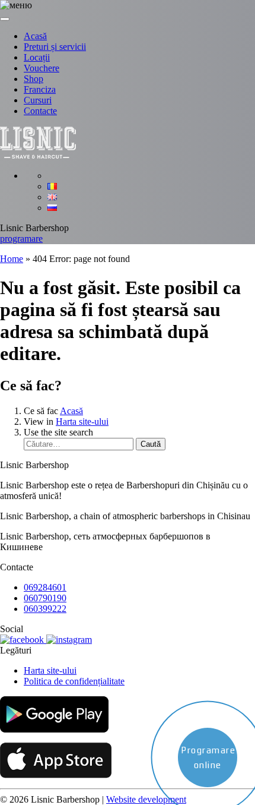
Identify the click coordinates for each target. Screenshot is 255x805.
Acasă (35, 36)
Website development (146, 799)
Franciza (40, 89)
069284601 (45, 587)
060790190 (45, 598)
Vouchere (41, 68)
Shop (33, 79)
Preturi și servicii (55, 47)
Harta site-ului (82, 421)
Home (11, 259)
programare (21, 238)
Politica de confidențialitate (74, 681)
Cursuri (38, 100)
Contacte (40, 111)
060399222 (45, 609)
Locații (37, 57)
